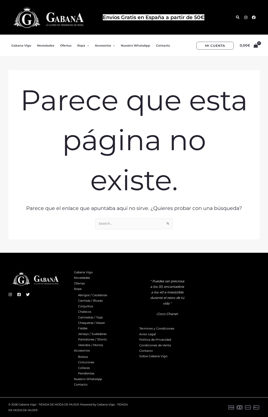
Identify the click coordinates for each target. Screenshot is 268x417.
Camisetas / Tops (90, 317)
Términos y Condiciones (156, 328)
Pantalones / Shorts (92, 339)
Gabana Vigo (83, 272)
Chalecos (84, 312)
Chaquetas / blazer (91, 323)
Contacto (81, 384)
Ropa (77, 289)
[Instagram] (246, 17)
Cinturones (86, 362)
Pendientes (86, 373)
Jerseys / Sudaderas (92, 334)
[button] (238, 17)
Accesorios (82, 350)
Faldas (83, 328)
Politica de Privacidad (155, 339)
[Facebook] (254, 17)
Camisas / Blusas (90, 300)
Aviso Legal (147, 334)
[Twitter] (28, 294)
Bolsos (83, 357)
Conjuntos (85, 306)
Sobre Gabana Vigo (153, 356)
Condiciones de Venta (155, 345)
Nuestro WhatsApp (88, 379)
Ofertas (79, 283)
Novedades (82, 278)
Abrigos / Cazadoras (92, 295)
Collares (84, 368)
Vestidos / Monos (90, 345)
